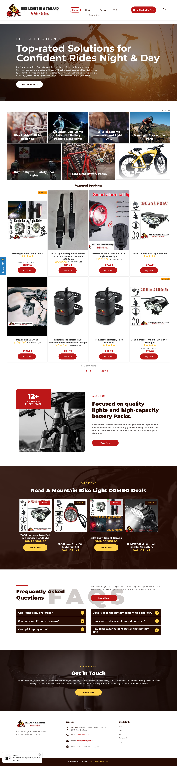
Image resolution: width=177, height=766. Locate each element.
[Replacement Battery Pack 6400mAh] (109, 306)
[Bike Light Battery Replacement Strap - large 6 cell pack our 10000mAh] (68, 220)
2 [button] (90, 371)
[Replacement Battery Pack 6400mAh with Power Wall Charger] (68, 306)
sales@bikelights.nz (85, 741)
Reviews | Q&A (3, 267)
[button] (105, 371)
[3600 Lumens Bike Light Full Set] (150, 220)
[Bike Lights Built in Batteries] (27, 120)
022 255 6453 (83, 735)
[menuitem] (76, 10)
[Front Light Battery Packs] (88, 156)
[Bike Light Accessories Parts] (150, 120)
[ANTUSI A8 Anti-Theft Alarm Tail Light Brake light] (109, 220)
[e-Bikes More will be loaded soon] (143, 156)
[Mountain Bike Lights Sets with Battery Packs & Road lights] (68, 120)
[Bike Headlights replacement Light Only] (109, 120)
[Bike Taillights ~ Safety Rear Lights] (34, 156)
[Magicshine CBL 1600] (27, 306)
